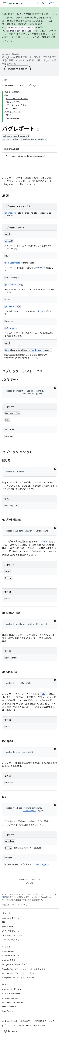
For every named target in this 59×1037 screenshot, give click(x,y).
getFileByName (12, 262)
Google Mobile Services (12, 1002)
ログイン (52, 3)
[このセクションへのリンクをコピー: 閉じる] (13, 460)
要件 (4, 922)
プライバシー (9, 1025)
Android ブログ (9, 960)
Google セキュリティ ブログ (14, 964)
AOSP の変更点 (41, 37)
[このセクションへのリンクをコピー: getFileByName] (24, 520)
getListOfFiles (13, 284)
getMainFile (11, 306)
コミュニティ (26, 1021)
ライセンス (49, 1021)
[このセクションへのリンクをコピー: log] (9, 797)
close (8, 241)
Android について (10, 1021)
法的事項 (38, 1021)
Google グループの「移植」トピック (18, 977)
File (42, 267)
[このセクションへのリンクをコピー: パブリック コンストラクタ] (45, 371)
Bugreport (10, 213)
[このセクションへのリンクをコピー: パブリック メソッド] (35, 452)
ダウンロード (8, 926)
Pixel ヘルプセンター (11, 993)
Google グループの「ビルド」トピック (19, 973)
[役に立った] (30, 85)
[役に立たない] (34, 85)
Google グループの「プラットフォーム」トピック (24, 969)
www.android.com (10, 998)
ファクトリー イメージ (12, 935)
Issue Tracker (7, 1011)
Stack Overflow (9, 1006)
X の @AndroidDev (10, 955)
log (7, 350)
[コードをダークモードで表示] (55, 387)
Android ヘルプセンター (12, 989)
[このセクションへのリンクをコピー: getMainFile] (19, 672)
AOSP (4, 80)
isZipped (10, 328)
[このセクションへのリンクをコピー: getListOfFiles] (23, 613)
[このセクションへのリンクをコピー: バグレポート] (21, 380)
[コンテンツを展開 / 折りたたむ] (21, 92)
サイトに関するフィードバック (31, 1025)
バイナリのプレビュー (11, 931)
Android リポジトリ (10, 918)
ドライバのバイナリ (10, 940)
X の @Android (8, 951)
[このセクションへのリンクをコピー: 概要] (11, 196)
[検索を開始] (38, 3)
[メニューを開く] (4, 3)
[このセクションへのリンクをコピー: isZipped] (15, 741)
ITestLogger (35, 350)
